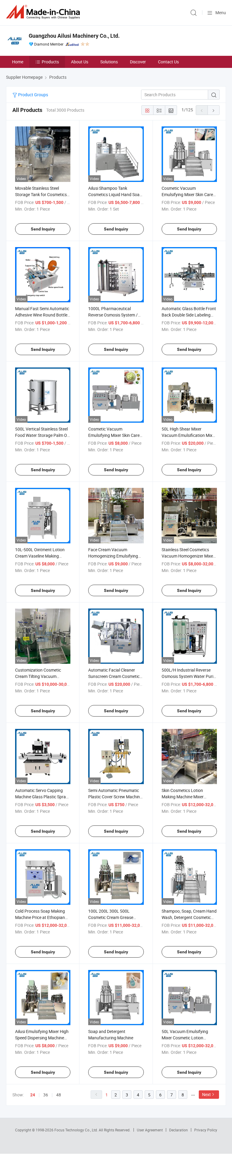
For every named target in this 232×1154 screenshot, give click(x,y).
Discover (138, 62)
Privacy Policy (205, 1129)
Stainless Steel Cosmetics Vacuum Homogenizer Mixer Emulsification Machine (188, 556)
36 (45, 1095)
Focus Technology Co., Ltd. (76, 1129)
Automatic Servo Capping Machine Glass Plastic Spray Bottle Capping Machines (41, 796)
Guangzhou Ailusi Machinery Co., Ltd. (74, 36)
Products (50, 62)
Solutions (109, 62)
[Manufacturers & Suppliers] (44, 12)
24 (32, 1094)
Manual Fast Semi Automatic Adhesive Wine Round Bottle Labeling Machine (42, 315)
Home (17, 62)
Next (206, 1094)
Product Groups (32, 94)
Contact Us (168, 62)
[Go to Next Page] (213, 110)
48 (58, 1095)
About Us (79, 62)
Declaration (178, 1129)
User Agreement (150, 1129)
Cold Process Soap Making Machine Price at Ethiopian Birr (40, 917)
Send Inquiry (43, 229)
